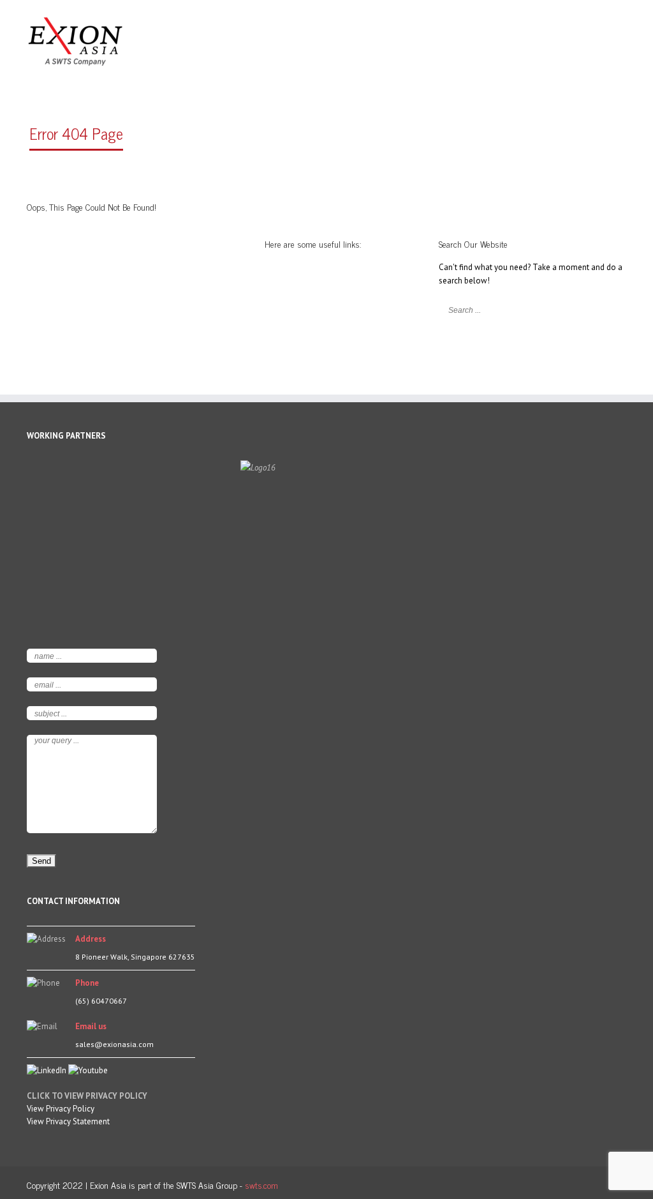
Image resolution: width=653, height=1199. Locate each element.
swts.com (261, 1184)
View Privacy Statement (68, 1121)
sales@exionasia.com (114, 1044)
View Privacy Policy (60, 1108)
